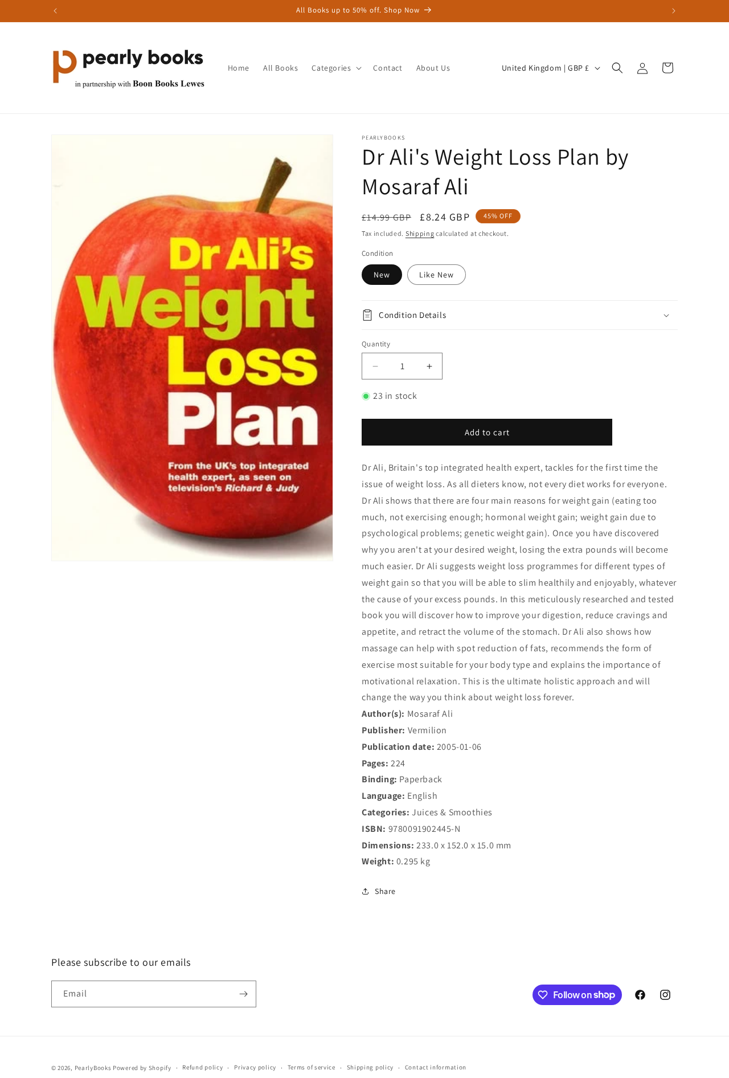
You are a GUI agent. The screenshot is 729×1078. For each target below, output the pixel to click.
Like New (436, 275)
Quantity (376, 344)
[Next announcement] (673, 11)
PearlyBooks (93, 1068)
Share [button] (385, 891)
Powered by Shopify (142, 1068)
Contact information (435, 1067)
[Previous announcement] (55, 11)
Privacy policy (255, 1067)
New (382, 275)
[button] (335, 68)
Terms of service (311, 1067)
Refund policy (202, 1067)
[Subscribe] (243, 994)
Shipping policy (370, 1067)
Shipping (420, 233)
